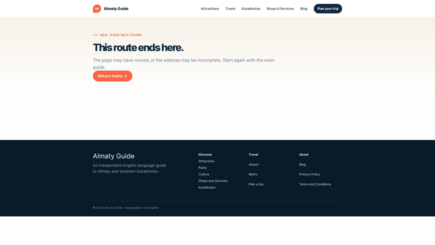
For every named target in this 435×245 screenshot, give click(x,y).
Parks (202, 167)
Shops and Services (212, 181)
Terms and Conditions (315, 184)
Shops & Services (280, 8)
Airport (254, 164)
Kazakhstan (251, 8)
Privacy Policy (309, 174)
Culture (203, 174)
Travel (230, 8)
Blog (303, 8)
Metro (253, 174)
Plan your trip (327, 8)
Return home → (112, 76)
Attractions (210, 8)
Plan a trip (256, 184)
